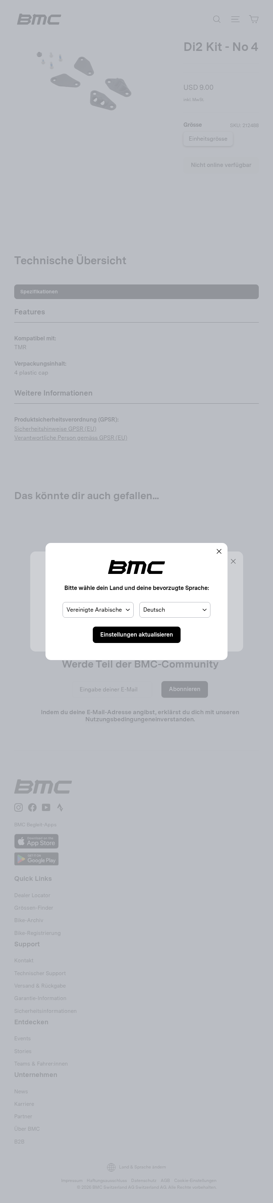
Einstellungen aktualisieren (136, 634)
